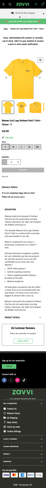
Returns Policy (13, 413)
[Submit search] (9, 4)
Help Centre (12, 422)
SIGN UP (9, 366)
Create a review (23, 341)
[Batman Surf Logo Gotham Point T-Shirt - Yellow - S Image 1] (8, 107)
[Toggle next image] (40, 77)
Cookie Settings (14, 431)
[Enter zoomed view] (40, 60)
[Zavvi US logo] (23, 4)
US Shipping (12, 417)
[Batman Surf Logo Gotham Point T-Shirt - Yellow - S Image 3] (35, 107)
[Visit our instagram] (17, 380)
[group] (23, 77)
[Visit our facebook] (4, 380)
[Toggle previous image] (6, 77)
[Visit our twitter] (10, 380)
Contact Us (12, 408)
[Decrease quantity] (4, 162)
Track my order (13, 426)
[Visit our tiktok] (24, 380)
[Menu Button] (3, 4)
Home (6, 29)
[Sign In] (36, 4)
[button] (23, 137)
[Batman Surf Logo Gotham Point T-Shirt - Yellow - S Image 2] (22, 107)
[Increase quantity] (18, 162)
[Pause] (44, 14)
